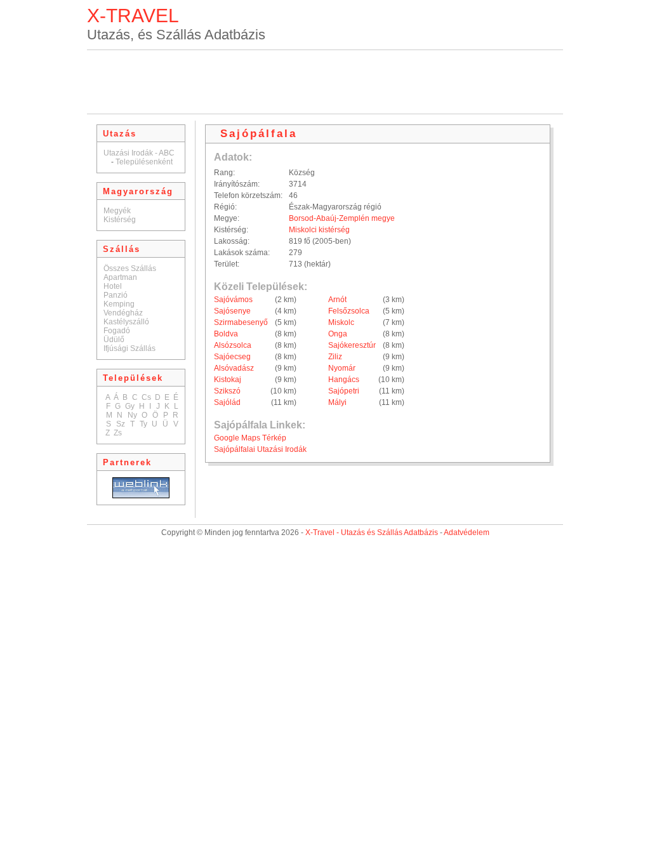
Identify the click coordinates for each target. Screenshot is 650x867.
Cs (146, 397)
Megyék (117, 210)
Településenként (144, 161)
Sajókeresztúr (352, 345)
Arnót (337, 299)
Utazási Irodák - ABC (139, 153)
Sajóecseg (232, 356)
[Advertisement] (325, 81)
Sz (120, 424)
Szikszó (227, 391)
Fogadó (116, 330)
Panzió (115, 295)
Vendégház (123, 312)
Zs (118, 432)
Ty (143, 424)
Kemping (119, 304)
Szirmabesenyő (241, 322)
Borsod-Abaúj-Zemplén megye (342, 218)
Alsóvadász (234, 368)
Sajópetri (343, 391)
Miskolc (341, 322)
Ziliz (335, 356)
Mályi (337, 402)
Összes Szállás (129, 268)
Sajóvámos (233, 299)
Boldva (226, 333)
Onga (337, 333)
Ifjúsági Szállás (129, 348)
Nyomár (341, 368)
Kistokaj (227, 379)
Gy (130, 406)
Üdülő (113, 339)
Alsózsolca (232, 345)
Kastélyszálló (126, 321)
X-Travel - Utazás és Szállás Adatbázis (371, 532)
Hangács (343, 379)
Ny (132, 415)
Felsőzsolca (348, 311)
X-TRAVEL (133, 15)
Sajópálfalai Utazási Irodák (260, 449)
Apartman (120, 277)
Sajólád (227, 402)
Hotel (112, 286)
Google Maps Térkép (250, 438)
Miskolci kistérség (319, 229)
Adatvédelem (466, 532)
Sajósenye (232, 311)
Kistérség (119, 219)
